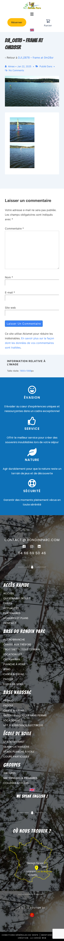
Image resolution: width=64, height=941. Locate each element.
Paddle (8, 679)
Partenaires (11, 613)
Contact (9, 623)
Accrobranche (14, 639)
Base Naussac (17, 692)
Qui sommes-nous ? (17, 598)
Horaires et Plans (15, 618)
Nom (8, 277)
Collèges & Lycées (16, 783)
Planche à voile (14, 664)
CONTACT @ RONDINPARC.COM (32, 540)
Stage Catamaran (16, 747)
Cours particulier (16, 757)
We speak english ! (32, 796)
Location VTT (12, 654)
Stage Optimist (14, 742)
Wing (7, 669)
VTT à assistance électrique (23, 725)
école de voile (17, 733)
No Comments (16, 70)
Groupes (9, 773)
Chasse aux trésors (17, 644)
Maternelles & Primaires (20, 778)
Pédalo (8, 700)
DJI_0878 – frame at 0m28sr (35, 57)
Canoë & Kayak (13, 674)
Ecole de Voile (13, 684)
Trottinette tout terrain (21, 649)
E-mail (9, 292)
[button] (32, 14)
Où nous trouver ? (32, 831)
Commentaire (14, 228)
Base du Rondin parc (24, 631)
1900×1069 (25, 370)
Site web (10, 307)
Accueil (8, 593)
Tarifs (7, 603)
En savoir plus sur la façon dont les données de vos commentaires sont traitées (29, 343)
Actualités (11, 608)
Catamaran (11, 659)
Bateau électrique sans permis (25, 715)
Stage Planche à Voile (18, 752)
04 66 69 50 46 (32, 553)
